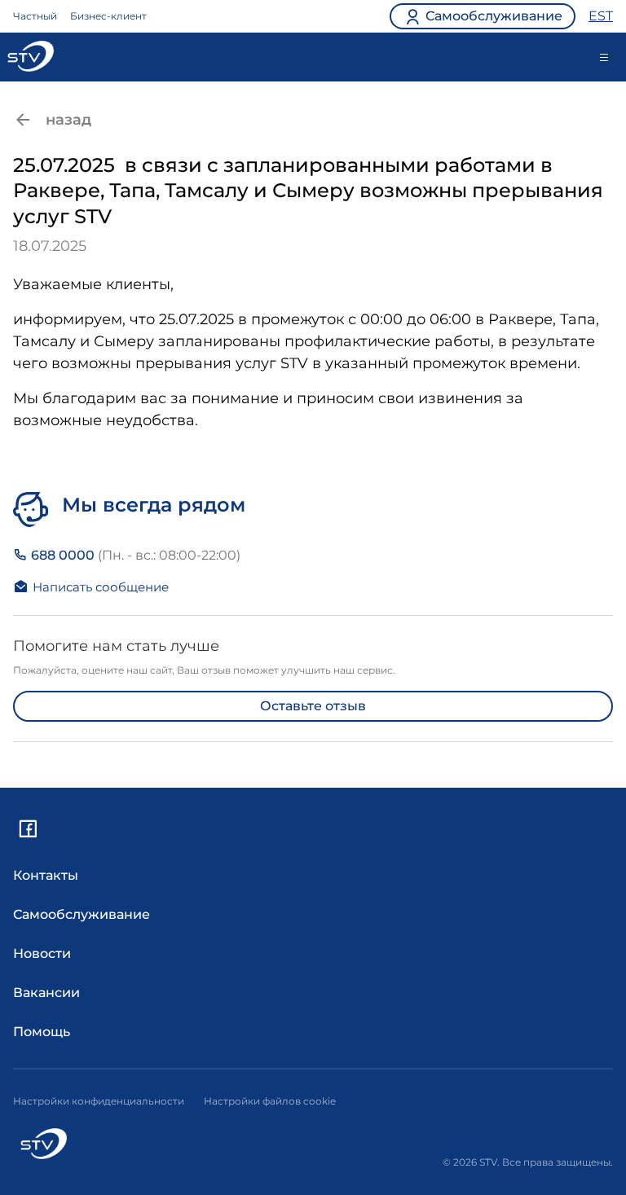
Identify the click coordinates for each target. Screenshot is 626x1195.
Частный (35, 16)
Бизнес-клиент (108, 16)
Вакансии (46, 992)
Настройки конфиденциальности (98, 1101)
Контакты (45, 875)
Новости (42, 953)
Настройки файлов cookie (270, 1101)
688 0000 (134, 555)
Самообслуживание (81, 914)
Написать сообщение (101, 587)
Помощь (41, 1031)
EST (601, 16)
